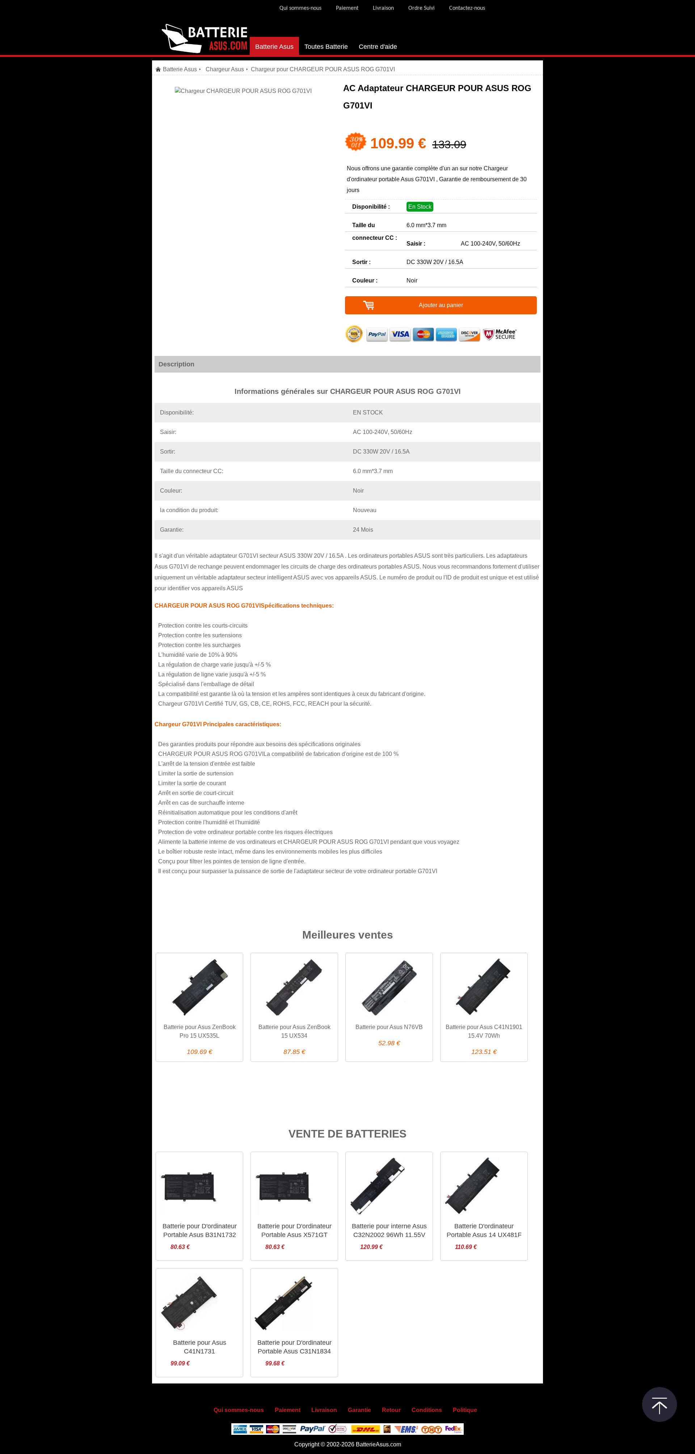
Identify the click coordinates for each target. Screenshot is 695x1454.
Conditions (427, 1410)
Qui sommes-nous (300, 8)
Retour (391, 1410)
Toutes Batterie (326, 46)
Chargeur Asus (225, 69)
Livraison (383, 8)
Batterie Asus (274, 46)
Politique (465, 1410)
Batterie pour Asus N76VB (389, 1027)
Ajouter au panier (441, 305)
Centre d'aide (378, 46)
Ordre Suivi (421, 8)
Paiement (347, 8)
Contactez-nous (467, 8)
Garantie (359, 1410)
